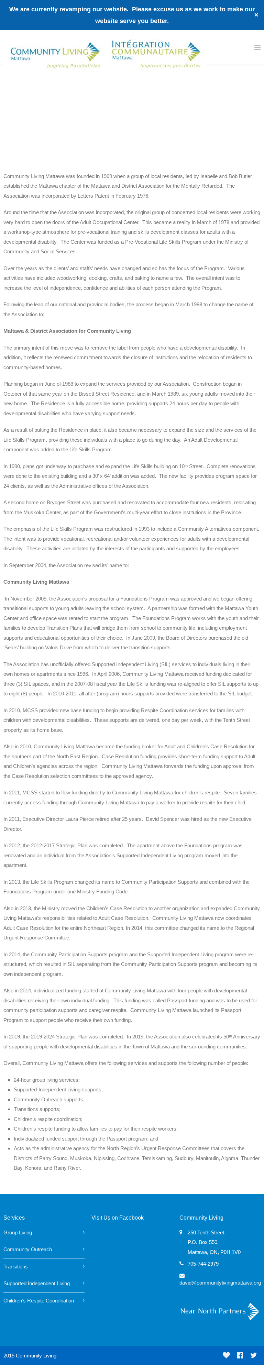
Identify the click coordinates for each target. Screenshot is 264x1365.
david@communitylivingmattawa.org (220, 1283)
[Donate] (226, 1355)
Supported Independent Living (36, 1283)
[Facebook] (240, 1355)
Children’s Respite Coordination (38, 1300)
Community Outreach (27, 1249)
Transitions (15, 1266)
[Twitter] (254, 1355)
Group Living (17, 1232)
